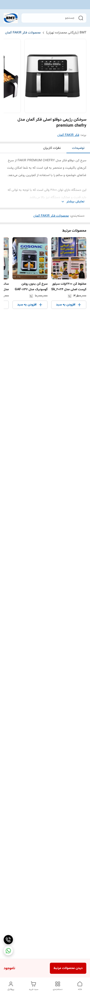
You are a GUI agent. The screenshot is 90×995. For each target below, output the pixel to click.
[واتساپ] (8, 950)
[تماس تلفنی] (8, 939)
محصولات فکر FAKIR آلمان (23, 32)
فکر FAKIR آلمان (68, 135)
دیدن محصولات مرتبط (68, 968)
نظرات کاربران (52, 148)
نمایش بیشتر (75, 201)
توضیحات (78, 148)
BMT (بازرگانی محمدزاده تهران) (66, 32)
